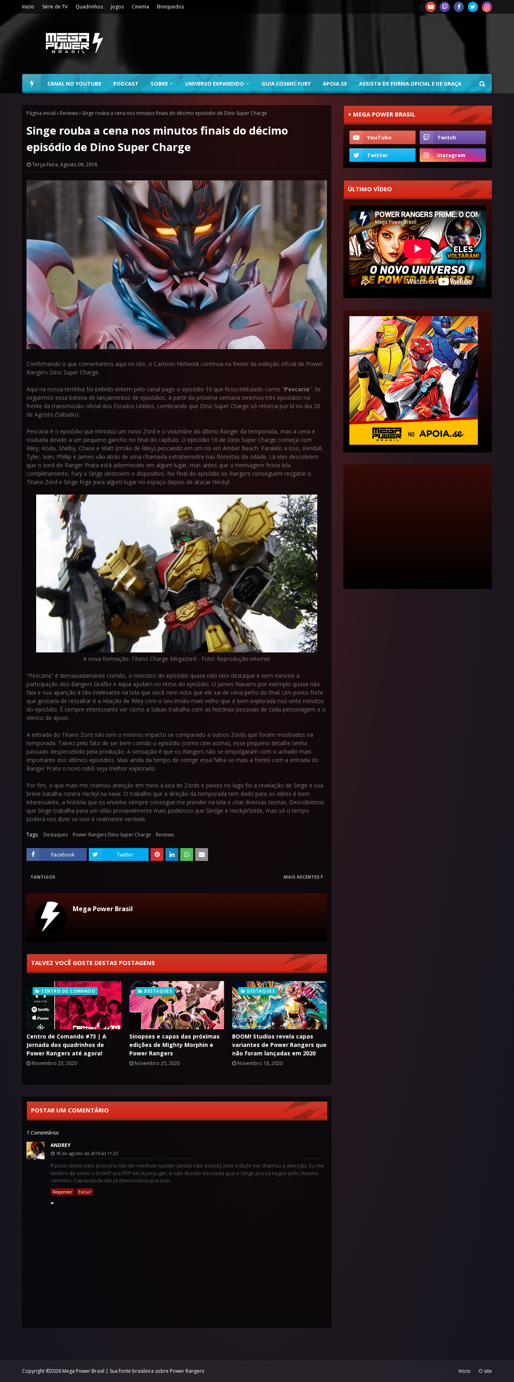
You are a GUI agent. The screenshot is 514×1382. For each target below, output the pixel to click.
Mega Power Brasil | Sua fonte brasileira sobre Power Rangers (133, 1371)
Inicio (28, 6)
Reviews (69, 113)
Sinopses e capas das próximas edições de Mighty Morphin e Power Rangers (174, 1044)
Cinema (140, 6)
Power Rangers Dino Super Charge (112, 834)
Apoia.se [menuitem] (335, 83)
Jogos (117, 6)
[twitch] (445, 7)
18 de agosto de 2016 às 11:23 (87, 1153)
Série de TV (54, 6)
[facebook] (459, 7)
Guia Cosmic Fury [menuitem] (286, 83)
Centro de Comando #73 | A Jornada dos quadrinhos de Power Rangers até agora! (66, 1044)
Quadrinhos (89, 6)
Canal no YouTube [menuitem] (74, 83)
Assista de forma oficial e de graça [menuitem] (410, 83)
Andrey (61, 1145)
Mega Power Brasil (103, 908)
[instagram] (487, 7)
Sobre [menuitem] (159, 83)
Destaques (55, 834)
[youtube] (431, 7)
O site (485, 1371)
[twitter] (473, 7)
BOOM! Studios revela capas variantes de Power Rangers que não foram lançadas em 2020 (279, 1044)
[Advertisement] (346, 44)
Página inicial (41, 113)
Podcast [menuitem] (126, 83)
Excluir (84, 1192)
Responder (62, 1192)
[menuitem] (31, 83)
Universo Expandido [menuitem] (214, 83)
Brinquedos (170, 6)
